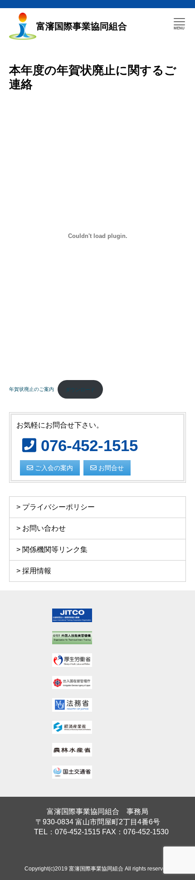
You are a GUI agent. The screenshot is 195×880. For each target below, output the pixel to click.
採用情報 (36, 571)
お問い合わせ (44, 528)
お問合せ (110, 467)
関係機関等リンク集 (55, 549)
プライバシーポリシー (58, 507)
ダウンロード (80, 389)
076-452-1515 (87, 445)
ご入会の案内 (53, 467)
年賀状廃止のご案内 (31, 389)
